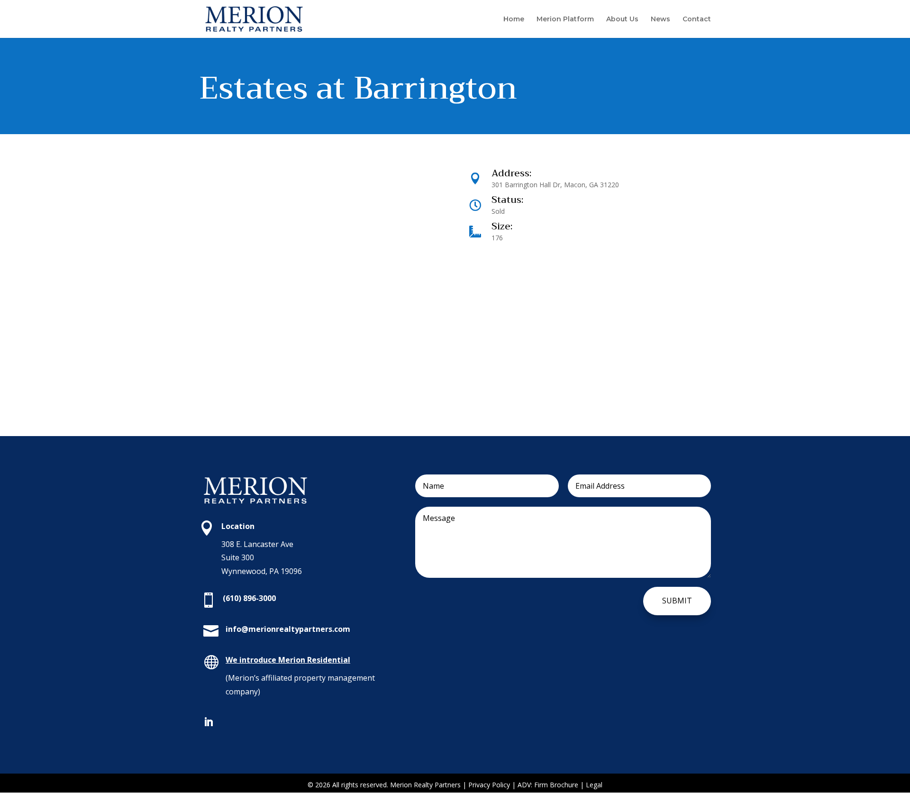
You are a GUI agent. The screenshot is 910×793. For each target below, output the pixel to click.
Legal (594, 784)
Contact (696, 19)
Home (513, 19)
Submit (677, 600)
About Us (622, 19)
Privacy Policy (490, 784)
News (660, 19)
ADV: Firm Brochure (548, 784)
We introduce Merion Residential (288, 660)
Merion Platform (565, 19)
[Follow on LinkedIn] (208, 721)
